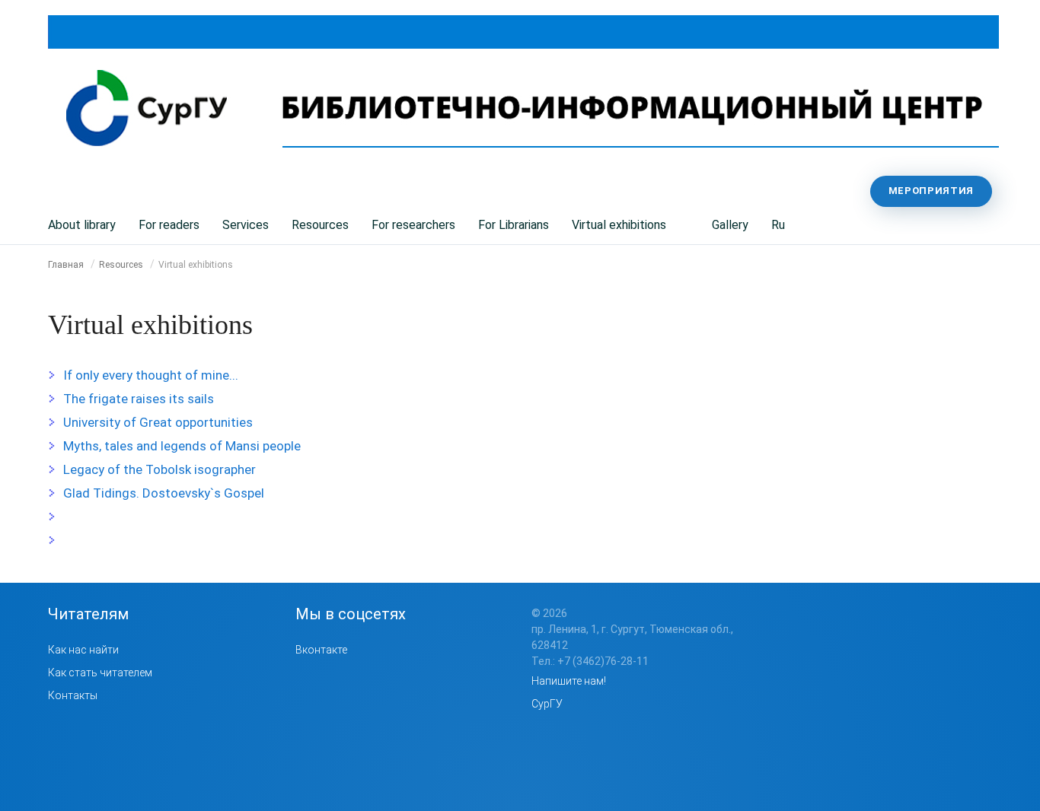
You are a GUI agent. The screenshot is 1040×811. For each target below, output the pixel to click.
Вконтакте (321, 650)
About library (82, 225)
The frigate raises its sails (138, 398)
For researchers (413, 225)
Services (245, 225)
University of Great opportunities (158, 422)
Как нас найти (83, 650)
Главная (66, 264)
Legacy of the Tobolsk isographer (159, 469)
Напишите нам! (568, 681)
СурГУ (547, 704)
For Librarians (513, 225)
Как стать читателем (100, 672)
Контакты (72, 695)
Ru (778, 225)
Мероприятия (931, 190)
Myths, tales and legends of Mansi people (182, 445)
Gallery (730, 225)
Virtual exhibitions (619, 225)
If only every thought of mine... (150, 375)
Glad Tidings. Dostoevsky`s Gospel (163, 493)
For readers (169, 225)
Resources (320, 225)
